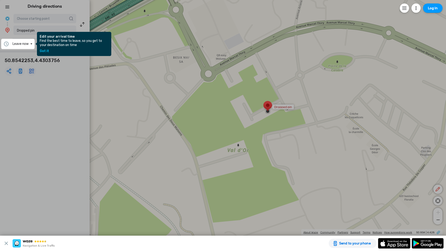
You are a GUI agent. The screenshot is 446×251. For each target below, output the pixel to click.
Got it (44, 51)
